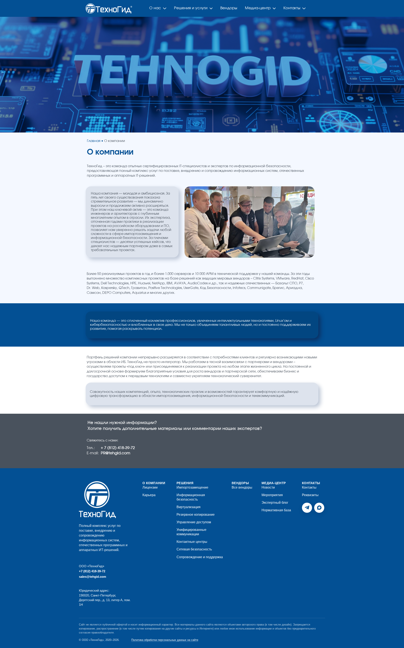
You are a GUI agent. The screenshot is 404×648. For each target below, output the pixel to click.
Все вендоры (242, 487)
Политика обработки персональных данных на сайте (164, 640)
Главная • (95, 141)
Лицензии (150, 487)
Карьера (148, 495)
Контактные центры (192, 541)
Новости (268, 487)
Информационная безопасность (191, 497)
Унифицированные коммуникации (191, 532)
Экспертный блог (275, 502)
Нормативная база (276, 510)
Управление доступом (194, 522)
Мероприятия (272, 495)
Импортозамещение (192, 487)
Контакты (309, 487)
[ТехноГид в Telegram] (307, 508)
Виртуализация (189, 507)
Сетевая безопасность (194, 549)
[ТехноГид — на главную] (97, 499)
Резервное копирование (196, 514)
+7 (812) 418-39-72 (92, 571)
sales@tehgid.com (92, 576)
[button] (9, 75)
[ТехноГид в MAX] (319, 508)
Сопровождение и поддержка (200, 557)
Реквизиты (310, 495)
